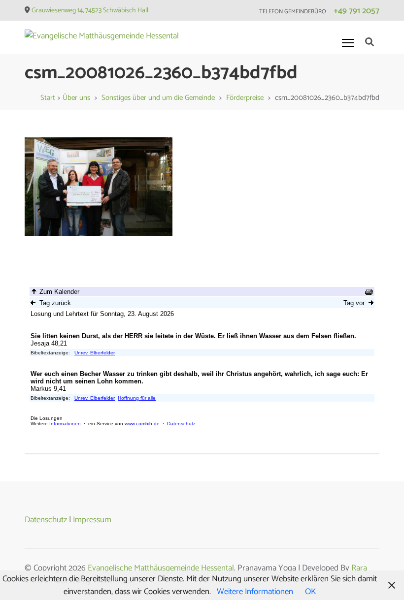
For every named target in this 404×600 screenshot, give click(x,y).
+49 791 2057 (356, 11)
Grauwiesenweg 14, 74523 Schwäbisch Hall (90, 10)
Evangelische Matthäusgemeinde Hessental (161, 568)
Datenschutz (46, 520)
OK (310, 592)
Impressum (92, 520)
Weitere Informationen (255, 592)
